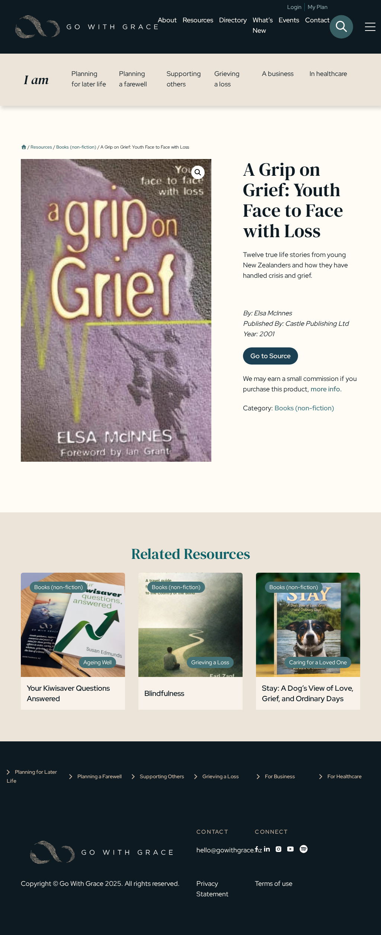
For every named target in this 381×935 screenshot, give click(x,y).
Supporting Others (162, 776)
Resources (198, 20)
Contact (317, 20)
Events (289, 20)
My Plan (317, 7)
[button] (198, 172)
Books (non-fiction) (76, 147)
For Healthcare (344, 776)
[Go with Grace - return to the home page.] (86, 26)
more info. (326, 389)
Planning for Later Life (32, 776)
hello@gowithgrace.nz (229, 850)
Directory (233, 20)
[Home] (23, 147)
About (167, 20)
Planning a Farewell (99, 776)
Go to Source (270, 356)
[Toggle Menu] (371, 27)
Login (294, 7)
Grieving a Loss (220, 776)
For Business (280, 776)
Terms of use (273, 883)
